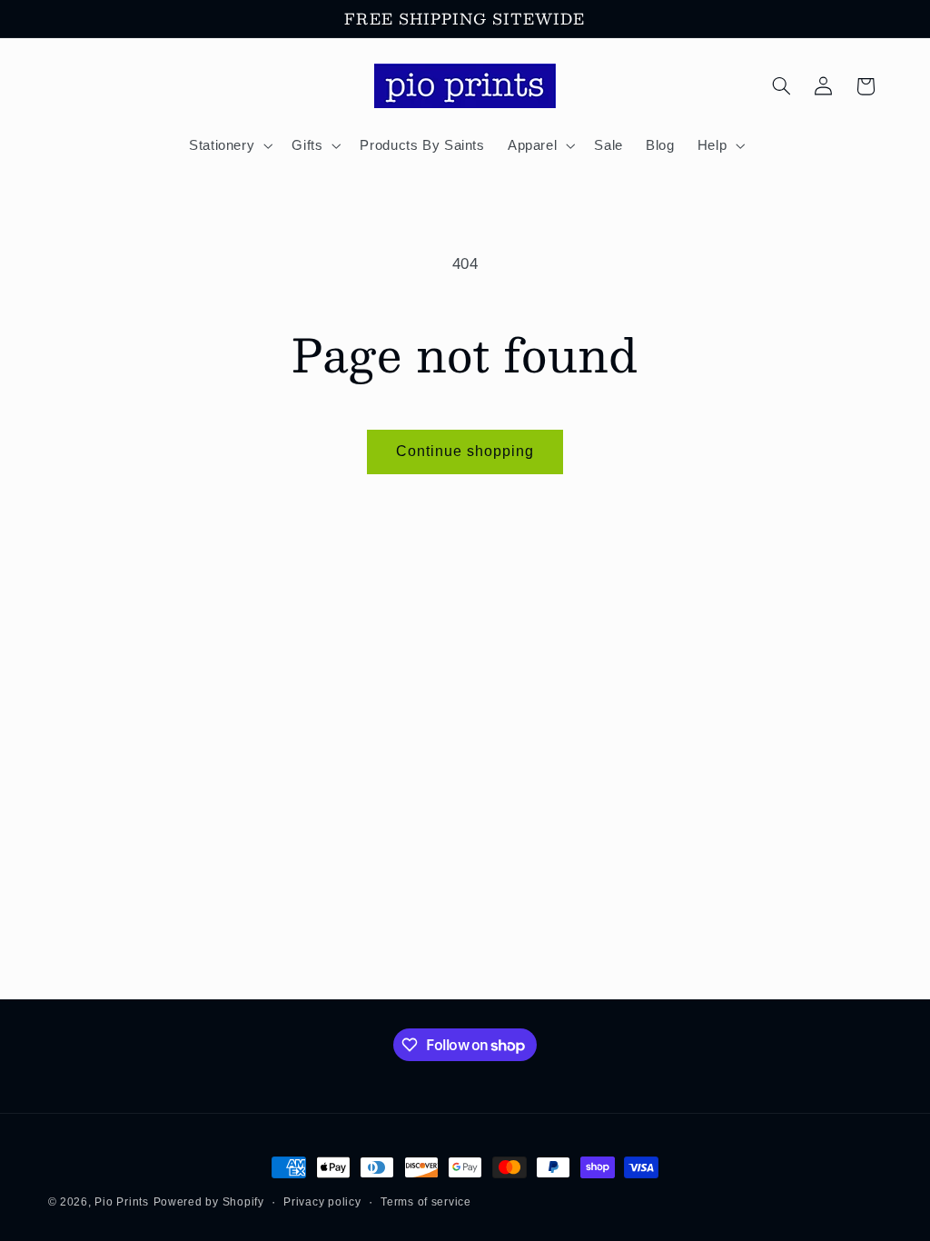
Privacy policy (322, 1201)
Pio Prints (121, 1201)
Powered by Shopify (208, 1201)
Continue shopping (465, 451)
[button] (228, 145)
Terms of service (426, 1201)
